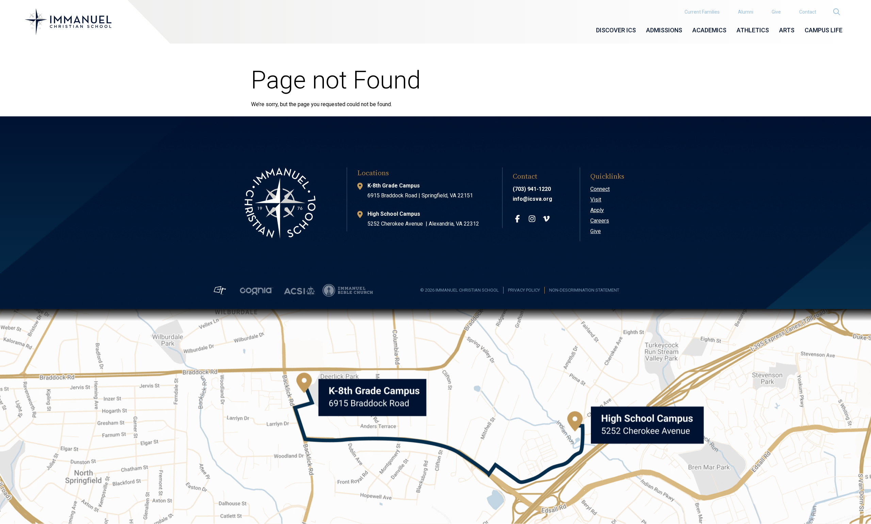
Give (776, 12)
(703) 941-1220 (532, 189)
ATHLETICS (753, 30)
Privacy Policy (524, 290)
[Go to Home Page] (68, 22)
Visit (595, 199)
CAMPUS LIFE (823, 30)
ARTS (786, 30)
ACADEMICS (709, 30)
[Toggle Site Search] (836, 12)
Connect (600, 189)
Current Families (702, 12)
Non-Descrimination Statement (584, 290)
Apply (597, 210)
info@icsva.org (532, 199)
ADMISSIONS (664, 30)
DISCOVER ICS (616, 30)
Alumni (745, 12)
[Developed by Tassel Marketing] (220, 290)
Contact (807, 12)
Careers (599, 220)
